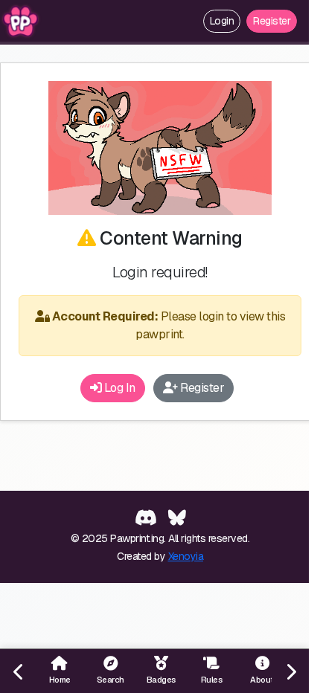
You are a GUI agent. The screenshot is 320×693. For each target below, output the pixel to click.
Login (222, 21)
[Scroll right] (290, 671)
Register (271, 21)
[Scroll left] (18, 671)
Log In (118, 388)
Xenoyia (186, 556)
